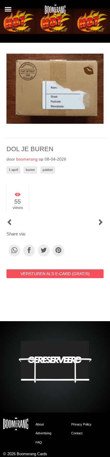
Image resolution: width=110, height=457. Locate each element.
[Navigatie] (8, 9)
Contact (76, 433)
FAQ (38, 442)
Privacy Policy (81, 424)
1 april (13, 169)
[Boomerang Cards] (55, 11)
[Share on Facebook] (29, 250)
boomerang (27, 159)
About (39, 424)
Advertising (43, 433)
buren (30, 169)
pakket (48, 169)
